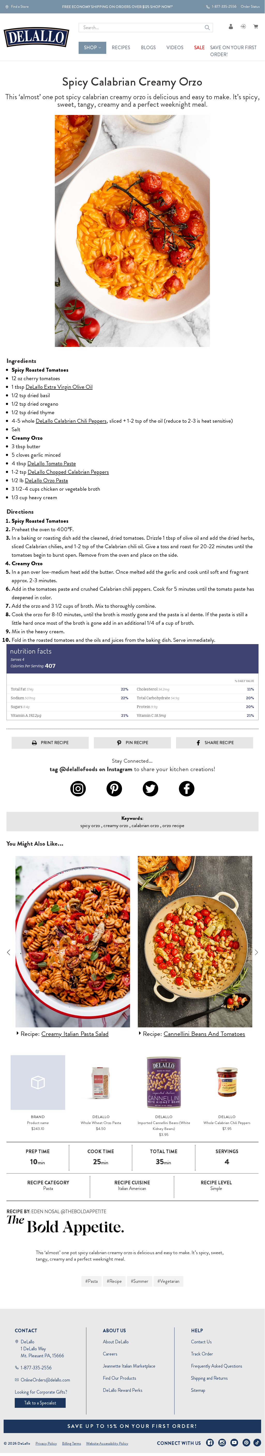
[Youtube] (234, 1442)
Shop (90, 47)
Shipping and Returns (209, 1378)
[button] (132, 1225)
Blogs (148, 47)
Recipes (121, 47)
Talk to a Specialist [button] (40, 1403)
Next (256, 952)
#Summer (139, 1281)
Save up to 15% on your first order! (132, 1426)
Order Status (250, 7)
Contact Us (201, 1341)
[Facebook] (210, 1442)
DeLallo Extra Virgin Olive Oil (59, 386)
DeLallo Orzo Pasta (46, 480)
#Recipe (114, 1281)
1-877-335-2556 (224, 7)
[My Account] (231, 26)
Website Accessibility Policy (107, 1443)
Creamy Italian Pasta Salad (73, 1033)
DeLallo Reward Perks (122, 1390)
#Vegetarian (168, 1281)
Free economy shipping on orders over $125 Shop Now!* (117, 6)
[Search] (207, 27)
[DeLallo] (36, 37)
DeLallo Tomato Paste (51, 463)
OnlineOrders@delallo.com (45, 1380)
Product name (38, 1123)
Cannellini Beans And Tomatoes (203, 1033)
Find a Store (19, 7)
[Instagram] (222, 1442)
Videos (174, 47)
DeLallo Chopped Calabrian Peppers (68, 472)
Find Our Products (119, 1378)
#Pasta (91, 1281)
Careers (110, 1354)
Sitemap (198, 1390)
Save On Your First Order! (233, 51)
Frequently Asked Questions (216, 1366)
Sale (199, 47)
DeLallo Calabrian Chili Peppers (71, 420)
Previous (8, 952)
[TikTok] (257, 1442)
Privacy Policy (46, 1443)
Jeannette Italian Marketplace (129, 1366)
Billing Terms (71, 1443)
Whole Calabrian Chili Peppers (226, 1123)
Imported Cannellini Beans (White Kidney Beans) (164, 1125)
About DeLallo (116, 1341)
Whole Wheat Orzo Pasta (101, 1123)
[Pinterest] (246, 1442)
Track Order (202, 1354)
